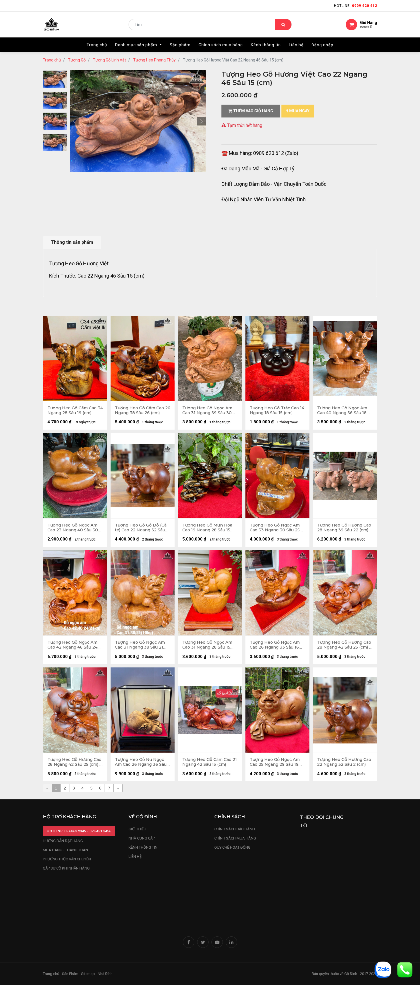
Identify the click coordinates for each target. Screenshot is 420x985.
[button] (74, 121)
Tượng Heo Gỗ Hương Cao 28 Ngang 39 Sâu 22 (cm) (344, 528)
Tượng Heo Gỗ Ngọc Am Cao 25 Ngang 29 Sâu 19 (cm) (275, 762)
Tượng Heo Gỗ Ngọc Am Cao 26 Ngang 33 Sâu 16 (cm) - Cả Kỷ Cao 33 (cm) (275, 645)
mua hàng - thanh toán (65, 850)
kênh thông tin (143, 847)
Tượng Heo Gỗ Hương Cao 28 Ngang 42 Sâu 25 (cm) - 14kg (74, 762)
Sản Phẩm (70, 974)
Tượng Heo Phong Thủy (154, 60)
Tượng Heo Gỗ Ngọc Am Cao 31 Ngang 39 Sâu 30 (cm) (207, 410)
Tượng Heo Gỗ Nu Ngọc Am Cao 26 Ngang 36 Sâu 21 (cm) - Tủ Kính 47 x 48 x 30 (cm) (142, 762)
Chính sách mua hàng (235, 838)
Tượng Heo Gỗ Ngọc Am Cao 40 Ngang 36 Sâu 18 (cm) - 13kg (342, 410)
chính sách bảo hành (234, 829)
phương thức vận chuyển (67, 859)
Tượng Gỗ (77, 60)
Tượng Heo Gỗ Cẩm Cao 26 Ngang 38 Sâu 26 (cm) (142, 410)
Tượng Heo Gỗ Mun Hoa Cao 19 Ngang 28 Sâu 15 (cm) (207, 528)
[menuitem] (97, 45)
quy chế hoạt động (232, 847)
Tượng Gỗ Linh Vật (109, 60)
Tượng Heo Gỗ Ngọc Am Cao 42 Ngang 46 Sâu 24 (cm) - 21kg (72, 645)
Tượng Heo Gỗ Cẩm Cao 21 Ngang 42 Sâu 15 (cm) (209, 762)
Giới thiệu (138, 829)
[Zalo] (382, 969)
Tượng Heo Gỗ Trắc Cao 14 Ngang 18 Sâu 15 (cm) (277, 410)
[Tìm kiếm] (283, 24)
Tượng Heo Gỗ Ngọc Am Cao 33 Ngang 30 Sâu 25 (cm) (275, 528)
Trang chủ (52, 60)
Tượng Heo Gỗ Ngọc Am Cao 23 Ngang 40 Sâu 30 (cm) (72, 528)
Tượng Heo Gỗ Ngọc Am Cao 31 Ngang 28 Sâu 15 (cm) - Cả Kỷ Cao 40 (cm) (207, 645)
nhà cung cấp (142, 838)
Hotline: (355, 6)
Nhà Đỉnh (105, 974)
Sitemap (88, 974)
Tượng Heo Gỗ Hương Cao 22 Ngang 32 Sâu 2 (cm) (344, 762)
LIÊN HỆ (135, 856)
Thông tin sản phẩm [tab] (72, 242)
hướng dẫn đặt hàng (63, 841)
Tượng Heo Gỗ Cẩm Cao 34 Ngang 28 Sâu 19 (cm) (75, 410)
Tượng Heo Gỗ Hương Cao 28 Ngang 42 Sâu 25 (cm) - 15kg (344, 645)
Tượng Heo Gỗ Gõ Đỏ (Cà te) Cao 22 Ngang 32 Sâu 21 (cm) (141, 528)
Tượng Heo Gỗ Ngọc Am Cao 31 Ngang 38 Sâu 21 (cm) (140, 645)
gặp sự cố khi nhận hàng (66, 868)
